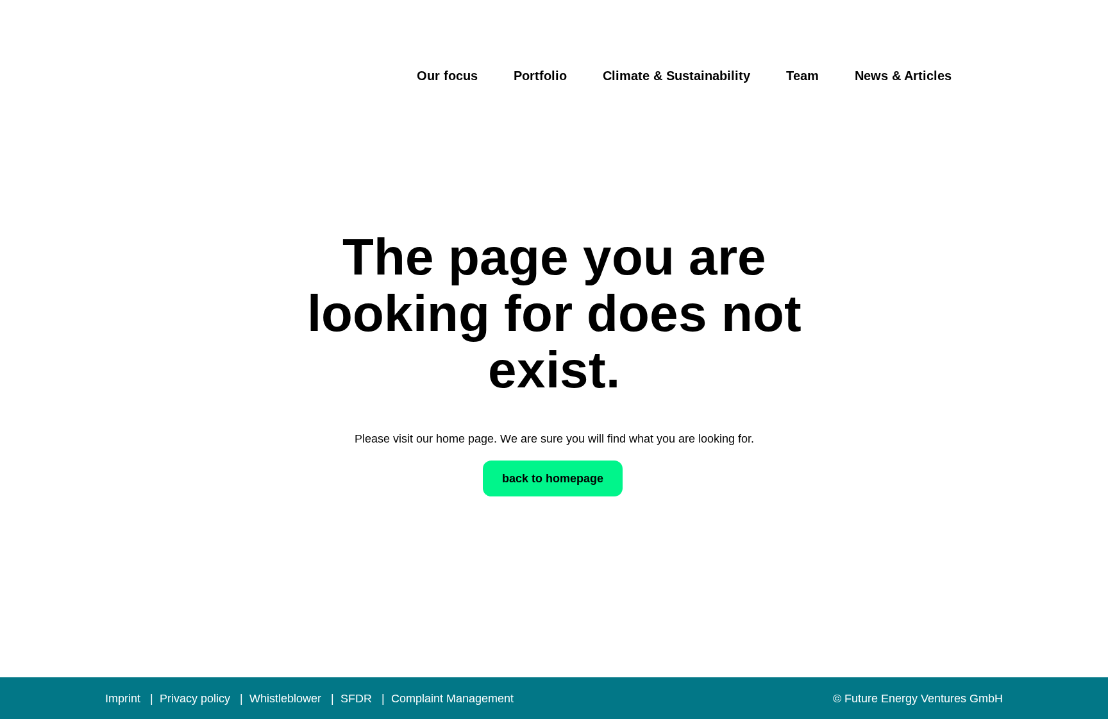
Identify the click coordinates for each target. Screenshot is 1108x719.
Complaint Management (452, 698)
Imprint (124, 698)
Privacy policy (196, 698)
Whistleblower (286, 698)
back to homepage (552, 478)
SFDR (357, 698)
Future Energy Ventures (210, 85)
